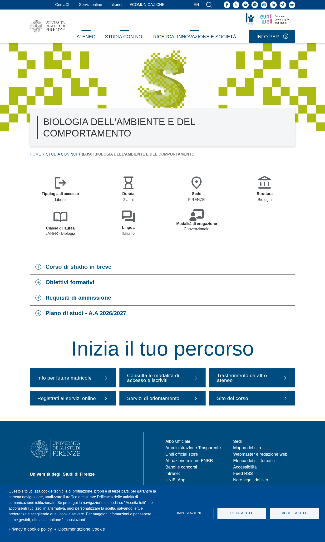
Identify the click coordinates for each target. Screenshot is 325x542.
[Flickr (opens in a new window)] (292, 4)
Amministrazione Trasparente (193, 447)
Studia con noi (124, 36)
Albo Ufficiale (177, 441)
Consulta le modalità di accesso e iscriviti (153, 378)
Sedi (237, 441)
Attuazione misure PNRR (189, 460)
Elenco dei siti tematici (254, 460)
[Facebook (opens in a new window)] (227, 4)
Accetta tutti (295, 513)
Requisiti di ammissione (78, 297)
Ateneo (86, 36)
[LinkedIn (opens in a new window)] (273, 4)
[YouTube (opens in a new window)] (245, 4)
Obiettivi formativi (69, 282)
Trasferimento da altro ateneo (242, 378)
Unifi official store (181, 454)
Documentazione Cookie (81, 529)
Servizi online (90, 5)
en (196, 5)
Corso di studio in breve (78, 267)
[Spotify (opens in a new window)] (254, 4)
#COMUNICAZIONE (147, 5)
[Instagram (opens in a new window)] (264, 4)
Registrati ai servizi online (66, 398)
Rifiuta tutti (242, 513)
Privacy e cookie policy (30, 529)
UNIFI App (175, 479)
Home (35, 154)
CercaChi (63, 5)
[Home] (47, 26)
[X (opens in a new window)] (236, 4)
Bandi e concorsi (181, 467)
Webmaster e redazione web (260, 454)
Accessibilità (245, 467)
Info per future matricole (64, 378)
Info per (267, 36)
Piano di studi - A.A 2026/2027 (85, 313)
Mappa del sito (247, 447)
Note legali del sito (250, 479)
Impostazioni (189, 513)
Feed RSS (243, 473)
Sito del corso (232, 398)
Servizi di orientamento (153, 398)
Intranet (116, 5)
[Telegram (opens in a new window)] (283, 4)
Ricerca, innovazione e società (194, 36)
